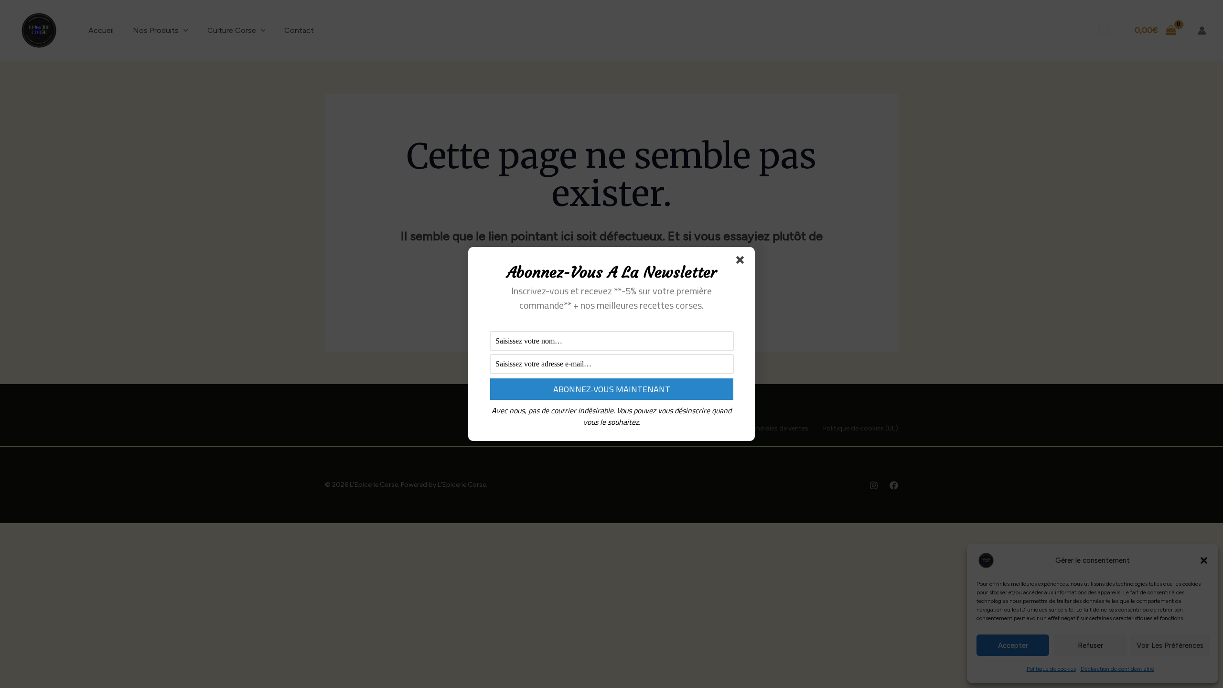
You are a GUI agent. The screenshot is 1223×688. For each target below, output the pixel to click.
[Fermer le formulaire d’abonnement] (742, 262)
